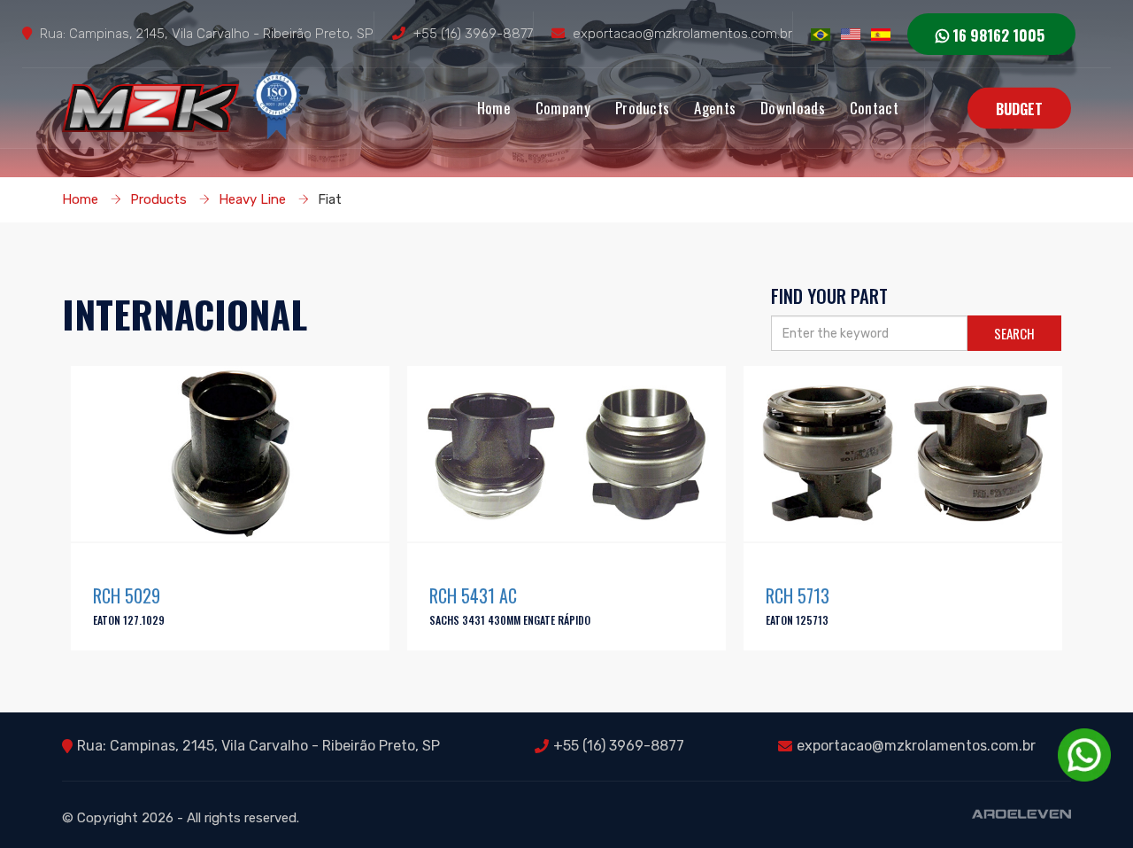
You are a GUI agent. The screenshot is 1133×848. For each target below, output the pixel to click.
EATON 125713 (797, 619)
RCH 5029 (126, 595)
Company (563, 108)
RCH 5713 (797, 595)
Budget (1019, 109)
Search (1014, 333)
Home (494, 108)
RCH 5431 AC (473, 595)
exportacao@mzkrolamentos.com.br (682, 34)
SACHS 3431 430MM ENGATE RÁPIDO (509, 619)
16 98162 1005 (996, 35)
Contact (874, 108)
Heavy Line (252, 199)
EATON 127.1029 (129, 619)
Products (642, 108)
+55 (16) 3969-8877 (473, 34)
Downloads (792, 108)
